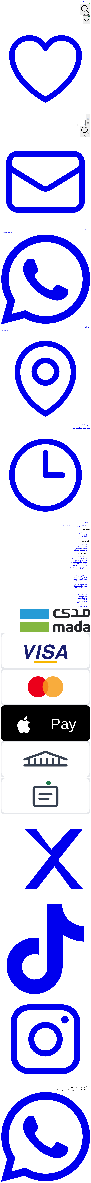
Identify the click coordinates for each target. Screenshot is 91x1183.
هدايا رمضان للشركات (80, 563)
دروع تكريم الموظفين (80, 560)
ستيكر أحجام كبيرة (81, 594)
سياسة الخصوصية (81, 548)
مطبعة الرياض (82, 537)
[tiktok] (45, 993)
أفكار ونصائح (83, 545)
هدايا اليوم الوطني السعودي (79, 562)
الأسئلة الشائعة (82, 546)
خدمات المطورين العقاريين (79, 604)
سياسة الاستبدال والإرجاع (79, 550)
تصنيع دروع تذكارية (81, 582)
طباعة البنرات (82, 598)
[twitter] (45, 903)
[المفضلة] (45, 113)
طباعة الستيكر (82, 596)
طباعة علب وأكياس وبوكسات (78, 558)
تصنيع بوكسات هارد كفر (80, 586)
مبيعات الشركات (82, 532)
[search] (85, 9)
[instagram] (45, 1083)
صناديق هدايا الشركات (80, 606)
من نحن (84, 534)
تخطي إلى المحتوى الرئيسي (82, 1)
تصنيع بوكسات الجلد (81, 587)
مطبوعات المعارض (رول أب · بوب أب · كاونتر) (73, 568)
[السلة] (77, 125)
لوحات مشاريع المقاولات (79, 599)
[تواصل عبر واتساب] (45, 1181)
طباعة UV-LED (82, 603)
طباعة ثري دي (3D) (81, 575)
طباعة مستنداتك (82, 557)
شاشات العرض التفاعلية (80, 565)
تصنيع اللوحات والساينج (80, 579)
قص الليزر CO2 (82, 601)
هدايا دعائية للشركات (80, 581)
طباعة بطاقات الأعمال (80, 584)
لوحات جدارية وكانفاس (80, 577)
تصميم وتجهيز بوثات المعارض (78, 567)
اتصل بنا (84, 536)
